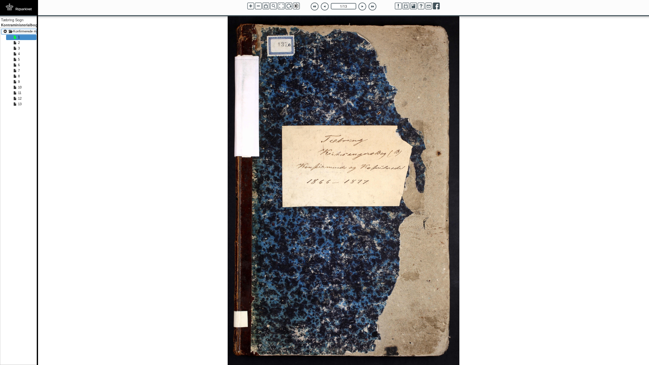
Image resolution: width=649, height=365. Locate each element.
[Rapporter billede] (398, 6)
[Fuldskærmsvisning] (281, 6)
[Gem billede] (413, 6)
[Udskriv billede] (405, 6)
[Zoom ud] (258, 6)
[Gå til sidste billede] (372, 7)
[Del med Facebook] (436, 6)
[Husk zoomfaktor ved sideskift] (265, 6)
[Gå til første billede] (315, 7)
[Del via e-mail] (428, 6)
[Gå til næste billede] (362, 7)
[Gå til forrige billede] (325, 7)
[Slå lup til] (273, 6)
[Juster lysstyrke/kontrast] (296, 6)
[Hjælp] (421, 6)
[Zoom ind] (250, 6)
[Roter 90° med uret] (288, 6)
